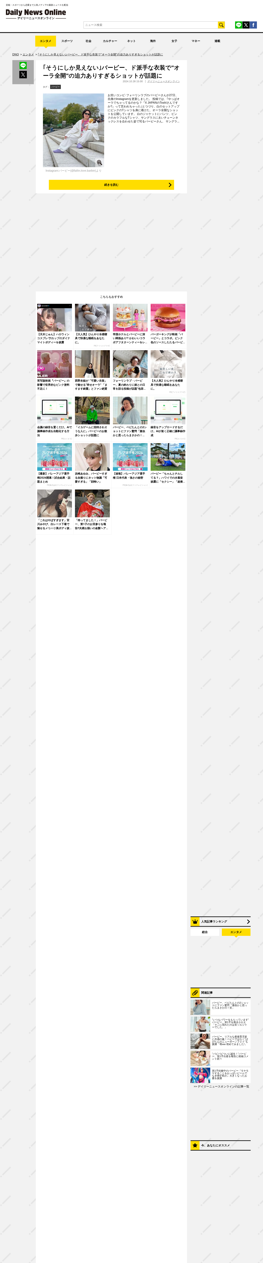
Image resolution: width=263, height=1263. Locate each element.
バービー (55, 87)
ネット (131, 40)
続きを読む (111, 184)
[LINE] (238, 25)
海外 (153, 40)
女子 (174, 40)
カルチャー (110, 40)
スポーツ (67, 40)
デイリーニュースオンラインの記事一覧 (223, 1086)
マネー (196, 40)
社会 (88, 40)
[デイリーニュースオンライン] (36, 12)
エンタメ (45, 40)
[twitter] (246, 25)
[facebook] (253, 25)
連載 (217, 40)
